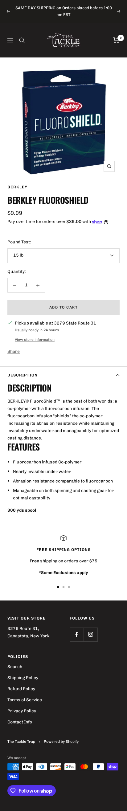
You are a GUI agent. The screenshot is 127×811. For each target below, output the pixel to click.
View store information (35, 339)
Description (22, 375)
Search (14, 666)
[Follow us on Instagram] (90, 634)
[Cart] (116, 40)
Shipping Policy (22, 677)
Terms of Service (24, 700)
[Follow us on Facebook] (77, 634)
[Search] (22, 40)
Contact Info (19, 722)
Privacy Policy (21, 711)
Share (13, 351)
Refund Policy (21, 688)
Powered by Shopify (61, 741)
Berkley (17, 187)
